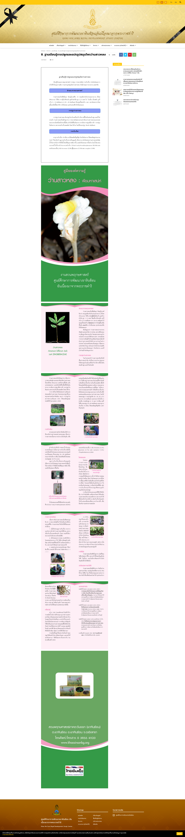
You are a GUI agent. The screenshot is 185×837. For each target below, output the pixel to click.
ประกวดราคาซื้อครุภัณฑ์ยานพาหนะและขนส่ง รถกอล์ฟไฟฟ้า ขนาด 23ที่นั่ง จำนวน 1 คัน (132, 71)
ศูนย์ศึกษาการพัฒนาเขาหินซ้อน (124, 815)
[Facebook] (121, 55)
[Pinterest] (130, 55)
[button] (180, 2)
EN (176, 2)
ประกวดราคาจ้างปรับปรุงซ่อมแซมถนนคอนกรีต (131, 101)
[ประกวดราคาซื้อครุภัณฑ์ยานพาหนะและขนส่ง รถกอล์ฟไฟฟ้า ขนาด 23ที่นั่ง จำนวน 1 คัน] (117, 71)
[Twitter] (125, 55)
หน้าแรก (43, 51)
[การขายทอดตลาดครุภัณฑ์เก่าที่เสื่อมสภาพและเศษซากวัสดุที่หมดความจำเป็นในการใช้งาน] (117, 81)
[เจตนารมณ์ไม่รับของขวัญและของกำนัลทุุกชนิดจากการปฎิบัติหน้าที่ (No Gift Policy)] (117, 92)
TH (171, 2)
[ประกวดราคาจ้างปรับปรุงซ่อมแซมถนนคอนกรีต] (117, 102)
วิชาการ (48, 51)
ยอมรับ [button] (179, 834)
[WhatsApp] (134, 55)
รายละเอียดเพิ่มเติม (8, 835)
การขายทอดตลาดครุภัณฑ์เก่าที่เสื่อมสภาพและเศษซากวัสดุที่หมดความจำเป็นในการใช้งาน (133, 81)
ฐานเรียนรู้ (54, 51)
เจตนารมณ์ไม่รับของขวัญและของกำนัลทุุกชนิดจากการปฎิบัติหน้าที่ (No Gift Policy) (133, 91)
